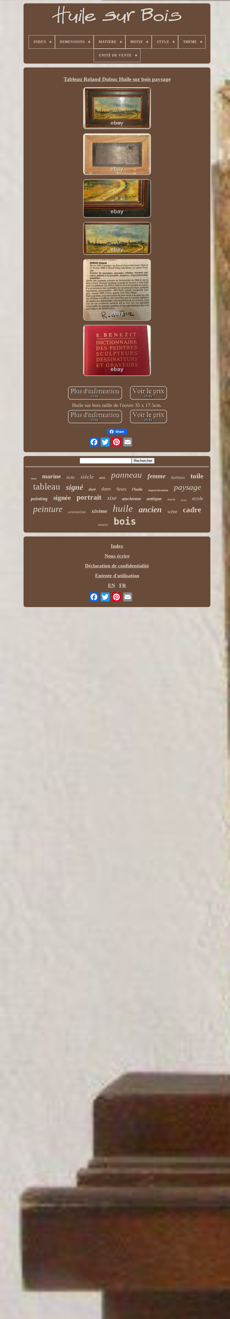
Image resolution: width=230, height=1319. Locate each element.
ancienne (131, 498)
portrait (89, 497)
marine (51, 476)
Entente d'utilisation (117, 575)
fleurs (121, 489)
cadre (192, 510)
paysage (187, 486)
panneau (126, 475)
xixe (111, 498)
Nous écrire (117, 556)
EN (111, 585)
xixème (99, 511)
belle (70, 477)
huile (123, 508)
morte (171, 499)
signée (62, 497)
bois (125, 521)
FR (122, 585)
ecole (197, 498)
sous (33, 478)
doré (92, 489)
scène (172, 511)
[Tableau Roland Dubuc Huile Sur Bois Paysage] (117, 109)
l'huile (137, 489)
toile (196, 476)
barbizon (178, 477)
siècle (87, 477)
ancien (150, 509)
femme (156, 476)
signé (74, 487)
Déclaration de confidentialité (117, 566)
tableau (46, 486)
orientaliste (77, 512)
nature (103, 524)
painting (39, 498)
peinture (48, 509)
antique (154, 498)
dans (106, 488)
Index (117, 546)
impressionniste (158, 490)
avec (102, 478)
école (184, 500)
